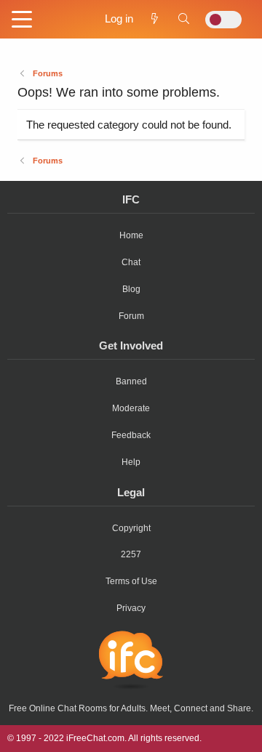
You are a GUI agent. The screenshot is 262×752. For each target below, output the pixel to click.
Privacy (131, 608)
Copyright (131, 528)
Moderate (131, 408)
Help (131, 462)
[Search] (184, 18)
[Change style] (223, 20)
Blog (131, 289)
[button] (22, 20)
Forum (131, 316)
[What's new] (154, 18)
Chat (131, 262)
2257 (131, 554)
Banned (131, 381)
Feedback (131, 435)
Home (131, 235)
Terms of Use (131, 581)
